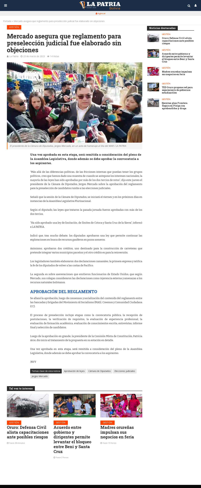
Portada (7, 21)
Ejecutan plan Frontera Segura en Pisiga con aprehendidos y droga (174, 106)
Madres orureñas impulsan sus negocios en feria (117, 432)
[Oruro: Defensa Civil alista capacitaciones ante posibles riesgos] (28, 405)
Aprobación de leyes (74, 371)
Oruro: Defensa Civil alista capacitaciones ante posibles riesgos (28, 432)
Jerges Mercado (40, 376)
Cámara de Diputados (99, 371)
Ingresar (101, 13)
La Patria (13, 56)
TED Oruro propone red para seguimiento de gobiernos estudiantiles (177, 90)
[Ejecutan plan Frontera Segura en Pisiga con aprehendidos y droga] (153, 102)
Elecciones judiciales (124, 371)
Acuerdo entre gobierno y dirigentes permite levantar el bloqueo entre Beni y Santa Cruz (72, 439)
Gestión (14, 27)
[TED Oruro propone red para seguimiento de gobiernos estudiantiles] (153, 87)
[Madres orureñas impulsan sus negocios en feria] (121, 405)
